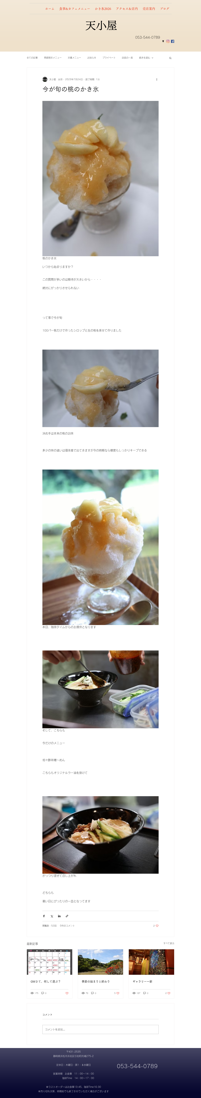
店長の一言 (127, 58)
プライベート (109, 58)
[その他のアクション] (157, 79)
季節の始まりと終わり (96, 981)
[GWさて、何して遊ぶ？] (49, 962)
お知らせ (91, 58)
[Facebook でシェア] (43, 916)
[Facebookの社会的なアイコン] (172, 41)
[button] (170, 58)
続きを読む (144, 58)
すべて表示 (168, 943)
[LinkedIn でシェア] (59, 916)
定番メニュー (74, 58)
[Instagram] (167, 41)
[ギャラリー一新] (151, 962)
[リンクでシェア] (66, 916)
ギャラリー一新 (142, 981)
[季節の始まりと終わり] (100, 962)
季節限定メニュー (53, 58)
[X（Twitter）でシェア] (51, 916)
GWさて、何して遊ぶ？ (46, 981)
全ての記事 (32, 58)
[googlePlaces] (163, 41)
